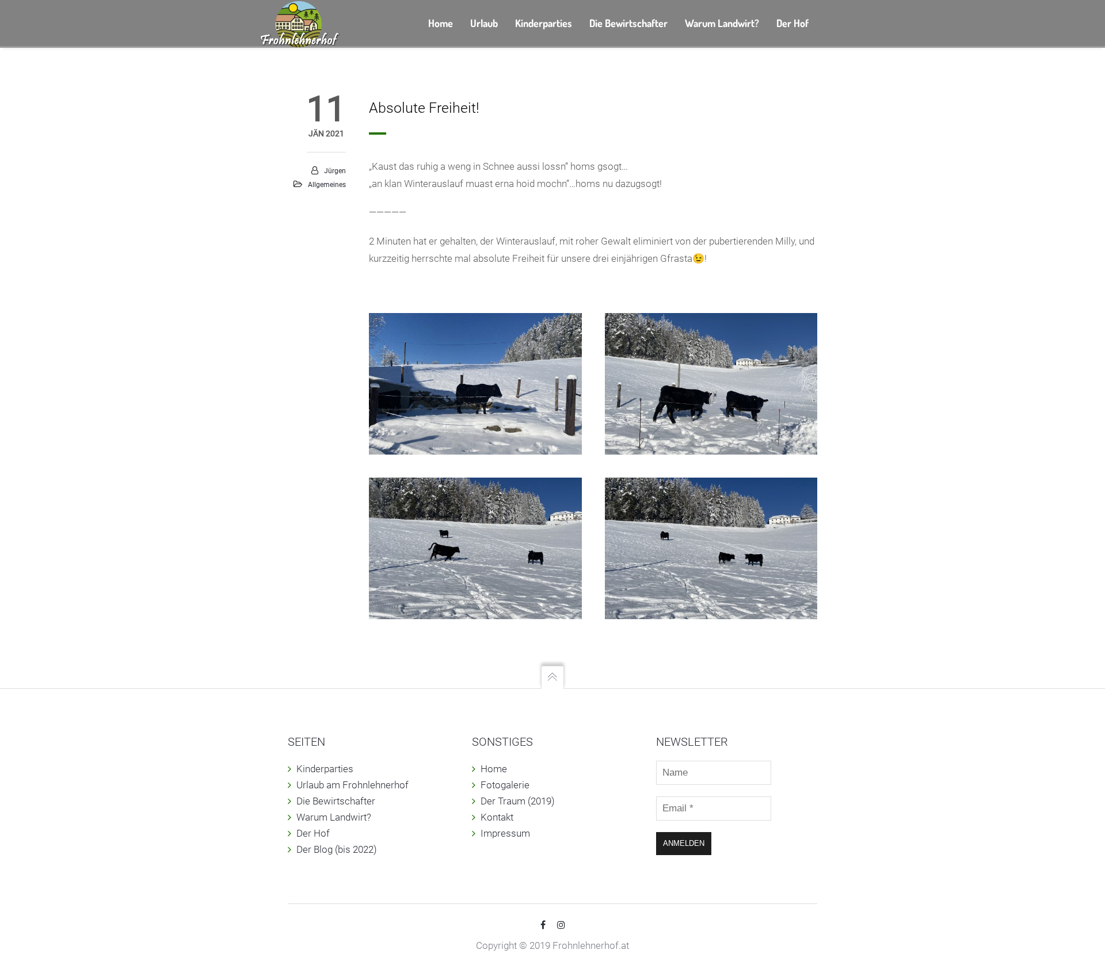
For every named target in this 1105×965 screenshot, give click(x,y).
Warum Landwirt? (333, 817)
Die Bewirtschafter (335, 801)
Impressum (505, 833)
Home (494, 769)
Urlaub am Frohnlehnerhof (352, 785)
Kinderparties (324, 769)
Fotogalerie (505, 785)
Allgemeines (327, 185)
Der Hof (313, 833)
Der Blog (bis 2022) (336, 849)
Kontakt (497, 817)
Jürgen (335, 171)
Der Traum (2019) (518, 801)
